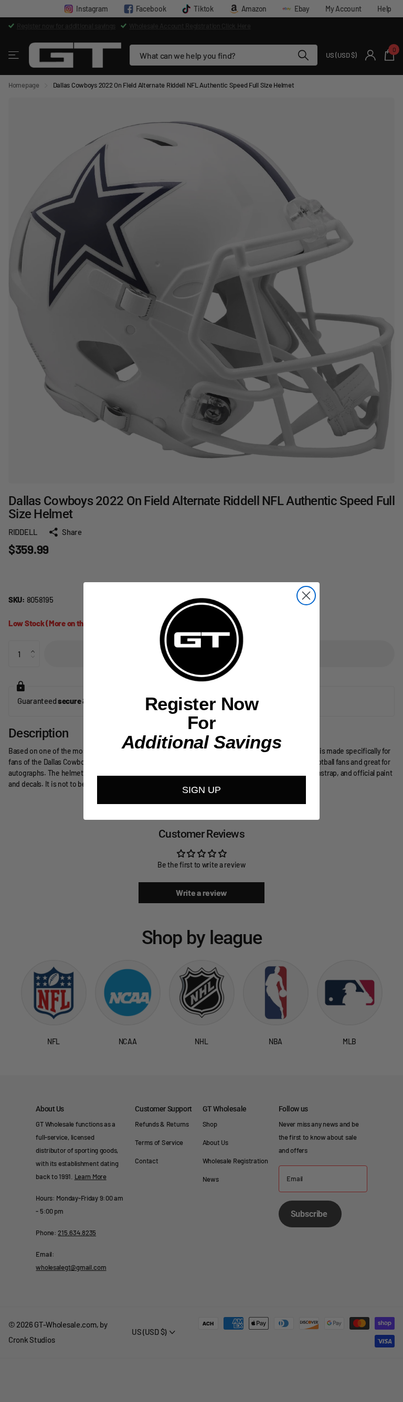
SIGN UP (201, 790)
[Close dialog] (306, 595)
